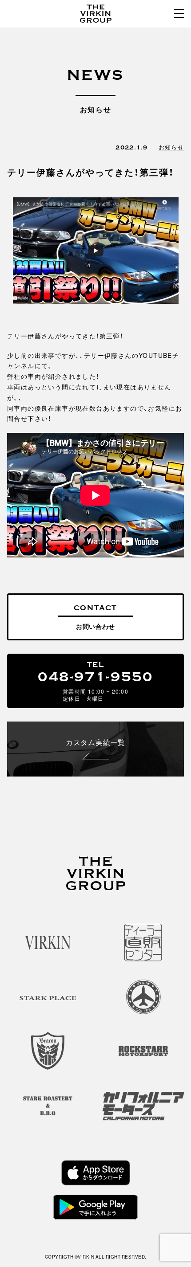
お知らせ (171, 147)
